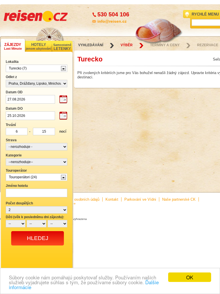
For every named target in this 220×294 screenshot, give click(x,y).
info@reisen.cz (112, 21)
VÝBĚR (127, 45)
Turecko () (18, 68)
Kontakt (111, 199)
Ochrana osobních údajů (79, 199)
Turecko (90, 59)
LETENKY (62, 47)
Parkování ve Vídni (140, 199)
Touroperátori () (23, 177)
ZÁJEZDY (13, 46)
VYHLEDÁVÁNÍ (90, 45)
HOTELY (38, 46)
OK (189, 277)
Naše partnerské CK (179, 199)
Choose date (63, 99)
